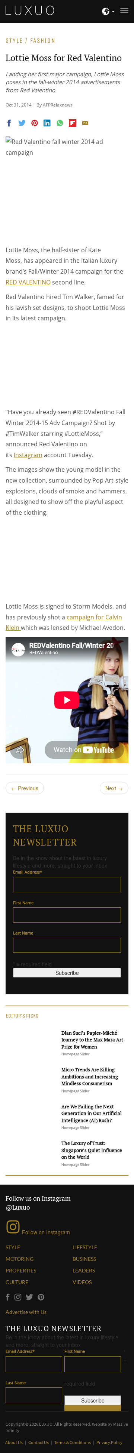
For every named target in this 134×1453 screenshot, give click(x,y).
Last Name (23, 933)
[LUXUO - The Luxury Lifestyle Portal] (30, 9)
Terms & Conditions (73, 1442)
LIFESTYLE (85, 1247)
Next (114, 788)
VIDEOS (82, 1282)
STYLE (13, 1247)
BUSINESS (84, 1259)
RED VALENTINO (28, 282)
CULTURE (17, 1282)
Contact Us (39, 1442)
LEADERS (84, 1270)
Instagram (28, 455)
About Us (14, 1442)
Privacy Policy (109, 1442)
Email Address (27, 872)
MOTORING (20, 1259)
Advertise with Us (26, 1312)
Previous (24, 788)
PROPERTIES (21, 1270)
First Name (23, 902)
